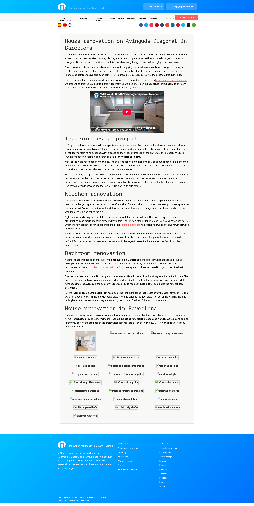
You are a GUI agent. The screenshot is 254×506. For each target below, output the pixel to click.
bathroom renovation (105, 267)
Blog (162, 19)
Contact (170, 19)
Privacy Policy (100, 497)
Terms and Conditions (67, 497)
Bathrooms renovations (128, 448)
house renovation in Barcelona (171, 80)
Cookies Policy (85, 497)
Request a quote (186, 18)
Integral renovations (65, 19)
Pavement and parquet (127, 469)
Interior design (98, 19)
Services (142, 19)
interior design (129, 145)
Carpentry (122, 452)
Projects (153, 19)
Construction (84, 19)
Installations (123, 457)
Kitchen (121, 19)
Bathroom (131, 19)
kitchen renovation (130, 224)
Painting (121, 465)
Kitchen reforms (125, 461)
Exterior (111, 19)
